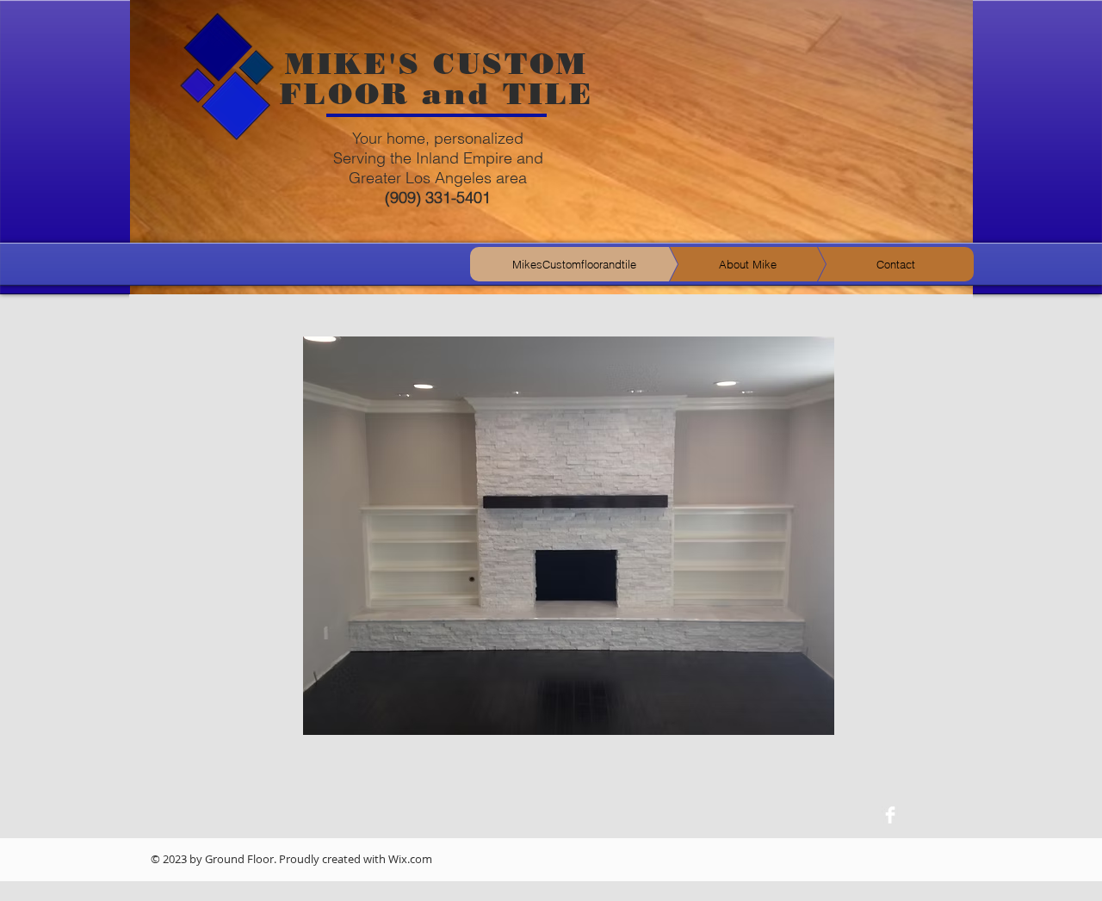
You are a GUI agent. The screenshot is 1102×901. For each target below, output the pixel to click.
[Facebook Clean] (890, 815)
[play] (792, 761)
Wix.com (410, 859)
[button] (568, 535)
